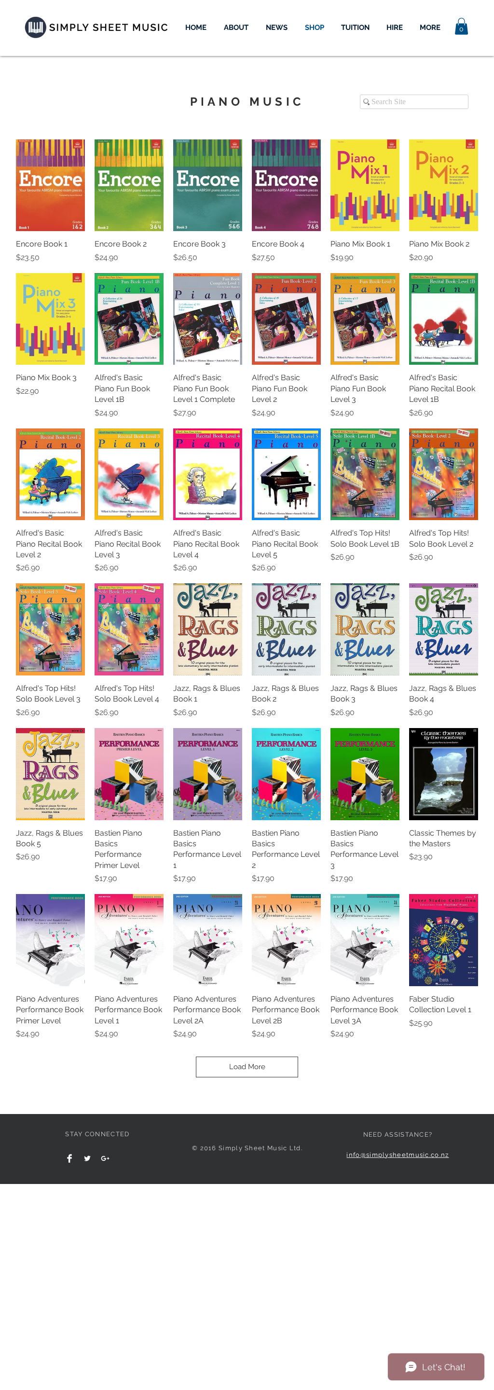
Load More (247, 1066)
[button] (461, 26)
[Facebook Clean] (69, 1158)
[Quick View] (50, 185)
